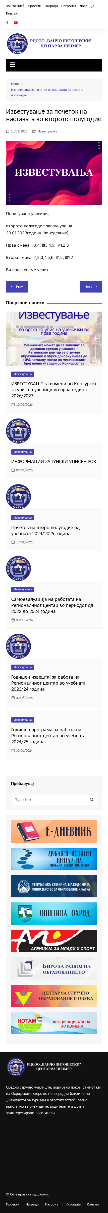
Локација (87, 6)
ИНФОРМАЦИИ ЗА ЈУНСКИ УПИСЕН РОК (53, 461)
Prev (19, 287)
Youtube (16, 22)
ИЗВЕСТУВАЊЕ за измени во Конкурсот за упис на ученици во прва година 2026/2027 (53, 390)
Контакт (12, 14)
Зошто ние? (15, 6)
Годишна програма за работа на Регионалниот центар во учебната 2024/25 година (48, 736)
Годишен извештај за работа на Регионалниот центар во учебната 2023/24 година (48, 683)
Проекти (34, 6)
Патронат (68, 6)
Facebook (7, 22)
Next (88, 287)
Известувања (47, 131)
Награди (51, 6)
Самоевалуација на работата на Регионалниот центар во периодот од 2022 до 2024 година (52, 605)
